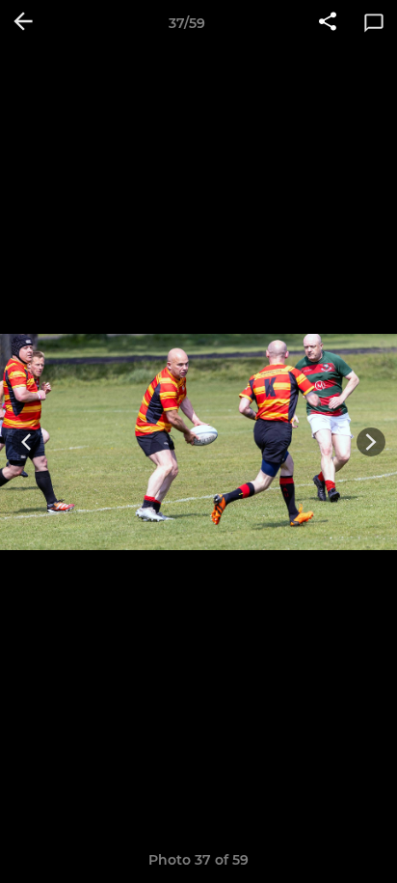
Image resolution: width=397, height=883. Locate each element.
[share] (327, 23)
